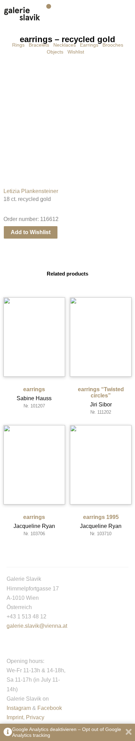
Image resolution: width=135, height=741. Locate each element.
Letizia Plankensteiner (30, 191)
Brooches (112, 45)
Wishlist (76, 52)
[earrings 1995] (101, 464)
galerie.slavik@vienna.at (37, 626)
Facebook (49, 708)
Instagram (19, 708)
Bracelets (39, 45)
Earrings (89, 45)
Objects (55, 52)
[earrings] (34, 337)
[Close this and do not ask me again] (129, 733)
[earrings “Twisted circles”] (101, 337)
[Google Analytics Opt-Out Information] (7, 733)
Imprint (15, 717)
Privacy (35, 717)
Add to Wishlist (31, 232)
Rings (18, 45)
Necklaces (64, 45)
